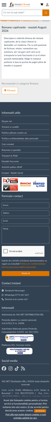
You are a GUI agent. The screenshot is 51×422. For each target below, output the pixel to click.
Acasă (4, 21)
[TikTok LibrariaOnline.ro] (17, 368)
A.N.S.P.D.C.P (8, 323)
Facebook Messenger (15, 291)
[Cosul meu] (42, 4)
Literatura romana (31, 21)
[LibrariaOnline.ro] (19, 4)
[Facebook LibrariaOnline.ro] (4, 368)
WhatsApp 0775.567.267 (17, 295)
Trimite (25, 273)
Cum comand (8, 144)
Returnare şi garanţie (11, 150)
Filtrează (11, 90)
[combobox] (22, 12)
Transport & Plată (10, 156)
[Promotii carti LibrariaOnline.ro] (10, 368)
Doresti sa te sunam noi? (16, 299)
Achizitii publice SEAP (12, 167)
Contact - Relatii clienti (12, 173)
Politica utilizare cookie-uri (14, 133)
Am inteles (40, 411)
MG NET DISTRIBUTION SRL (30, 315)
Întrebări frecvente (10, 161)
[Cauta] (45, 12)
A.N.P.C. (21, 332)
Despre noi (7, 121)
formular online (23, 345)
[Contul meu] (47, 4)
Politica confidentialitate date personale (20, 139)
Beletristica (15, 21)
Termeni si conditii (10, 127)
